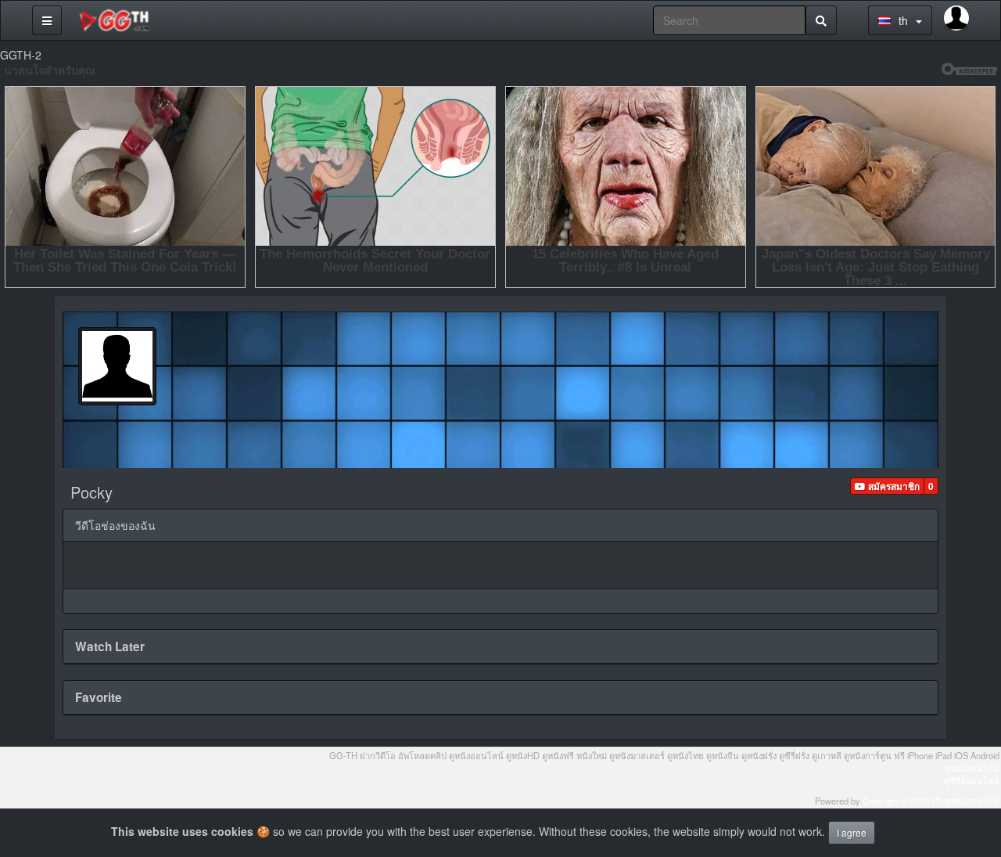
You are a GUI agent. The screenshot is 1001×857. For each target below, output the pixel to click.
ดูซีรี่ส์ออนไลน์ (971, 780)
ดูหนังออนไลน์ (972, 768)
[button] (887, 486)
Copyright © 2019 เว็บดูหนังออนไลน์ (931, 800)
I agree (851, 832)
